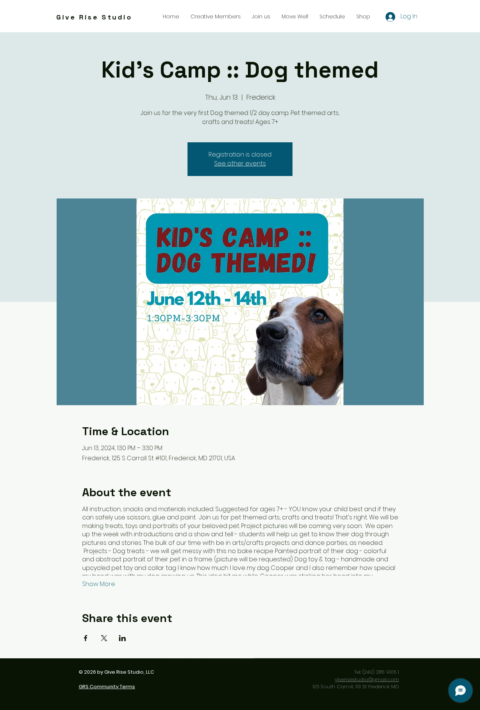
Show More (98, 584)
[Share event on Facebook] (85, 638)
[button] (261, 16)
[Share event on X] (104, 638)
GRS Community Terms (107, 686)
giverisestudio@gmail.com (366, 679)
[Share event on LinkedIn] (122, 638)
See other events (240, 163)
